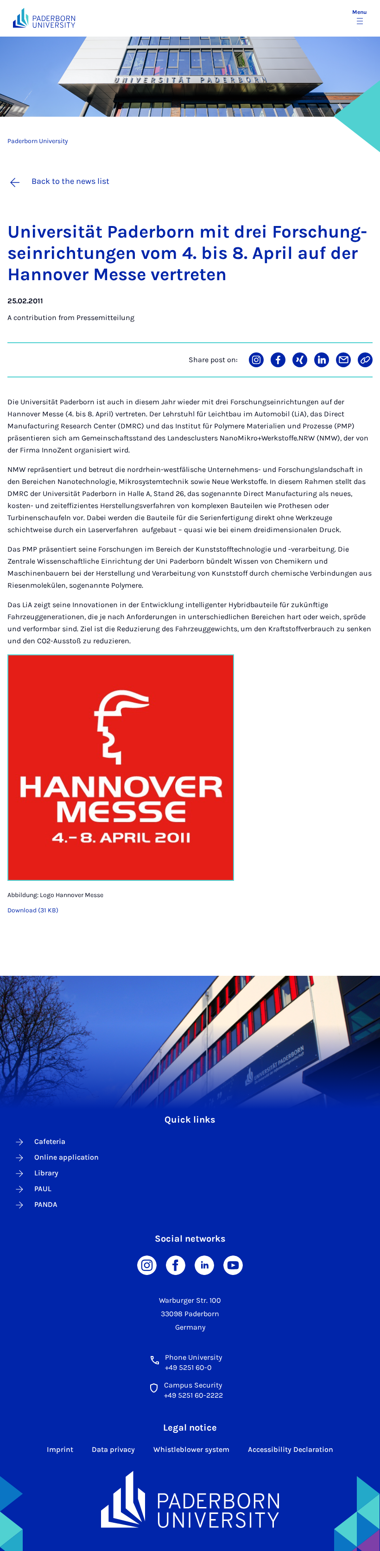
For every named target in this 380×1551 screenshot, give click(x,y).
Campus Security (193, 1385)
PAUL (42, 1188)
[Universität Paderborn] (189, 1499)
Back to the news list (70, 181)
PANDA (45, 1204)
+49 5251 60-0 (188, 1367)
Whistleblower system (191, 1449)
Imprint (60, 1449)
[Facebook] (175, 1264)
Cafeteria (49, 1141)
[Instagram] (147, 1264)
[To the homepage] (44, 18)
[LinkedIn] (204, 1264)
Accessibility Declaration (290, 1449)
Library (46, 1172)
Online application (66, 1157)
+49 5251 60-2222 (193, 1395)
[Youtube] (233, 1264)
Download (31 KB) (32, 910)
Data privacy (113, 1449)
